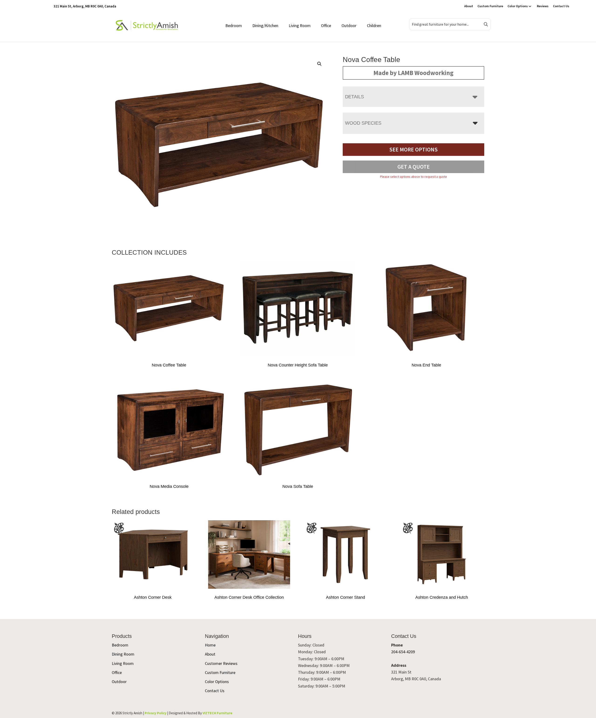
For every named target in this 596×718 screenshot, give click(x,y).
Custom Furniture (490, 6)
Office (326, 25)
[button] (319, 64)
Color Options (518, 6)
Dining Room (123, 654)
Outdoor (349, 25)
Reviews (543, 6)
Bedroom (233, 25)
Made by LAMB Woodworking (413, 73)
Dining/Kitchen (265, 25)
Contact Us (561, 6)
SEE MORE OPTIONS (413, 149)
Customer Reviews (221, 663)
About (468, 6)
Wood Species (363, 123)
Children (374, 25)
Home (210, 645)
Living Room (300, 25)
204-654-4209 (403, 651)
